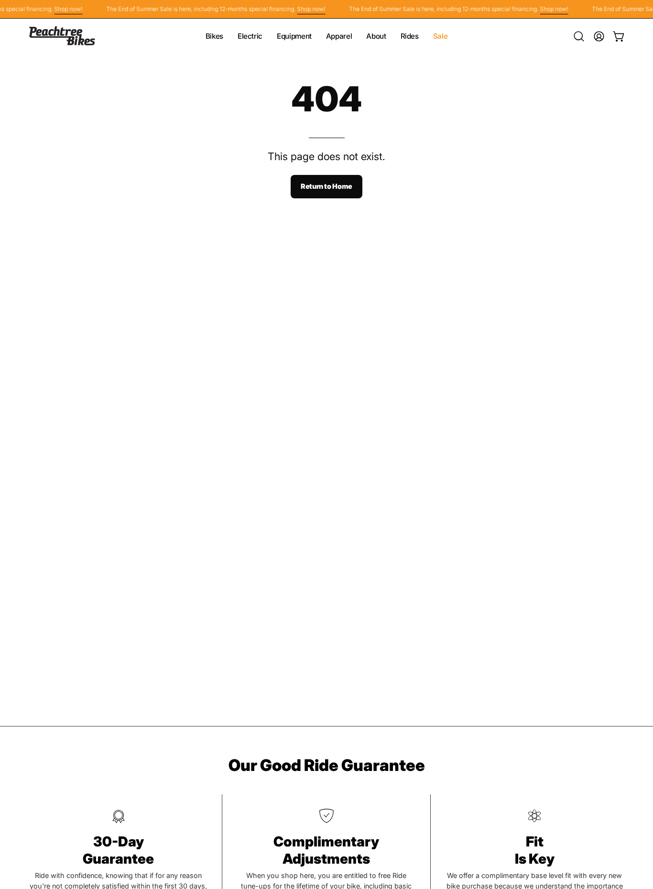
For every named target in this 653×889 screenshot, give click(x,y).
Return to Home (326, 186)
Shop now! (62, 8)
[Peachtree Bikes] (62, 36)
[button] (579, 36)
